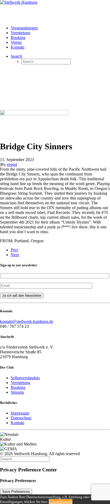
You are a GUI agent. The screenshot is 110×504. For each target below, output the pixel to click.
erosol (12, 164)
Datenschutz (21, 418)
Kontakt (17, 47)
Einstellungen (60, 501)
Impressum (20, 413)
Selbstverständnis (25, 378)
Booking (18, 37)
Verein (16, 42)
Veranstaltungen (24, 28)
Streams (17, 392)
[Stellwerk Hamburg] (55, 10)
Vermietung (20, 32)
